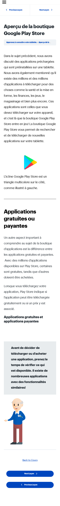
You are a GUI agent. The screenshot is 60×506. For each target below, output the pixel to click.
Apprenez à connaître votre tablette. (21, 42)
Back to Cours (30, 460)
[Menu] (4, 2)
